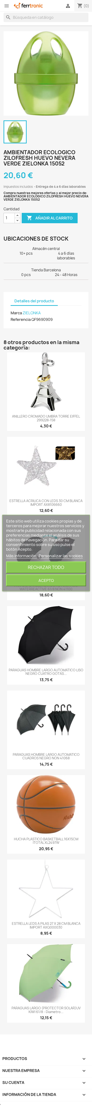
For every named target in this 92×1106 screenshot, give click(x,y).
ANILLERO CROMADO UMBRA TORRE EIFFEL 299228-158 (46, 418)
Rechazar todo (46, 567)
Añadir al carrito (50, 218)
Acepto (46, 580)
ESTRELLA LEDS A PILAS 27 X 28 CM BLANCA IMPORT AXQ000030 (46, 925)
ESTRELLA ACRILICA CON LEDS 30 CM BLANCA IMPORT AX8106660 (46, 503)
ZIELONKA (32, 312)
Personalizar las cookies (61, 555)
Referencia (21, 319)
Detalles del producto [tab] (34, 300)
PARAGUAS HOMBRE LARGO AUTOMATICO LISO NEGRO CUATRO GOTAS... (46, 672)
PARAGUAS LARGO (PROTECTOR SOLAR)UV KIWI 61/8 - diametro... (46, 1010)
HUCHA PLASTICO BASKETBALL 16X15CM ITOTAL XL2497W (46, 841)
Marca (16, 313)
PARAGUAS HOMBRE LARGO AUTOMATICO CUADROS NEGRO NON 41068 (46, 756)
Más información (21, 555)
